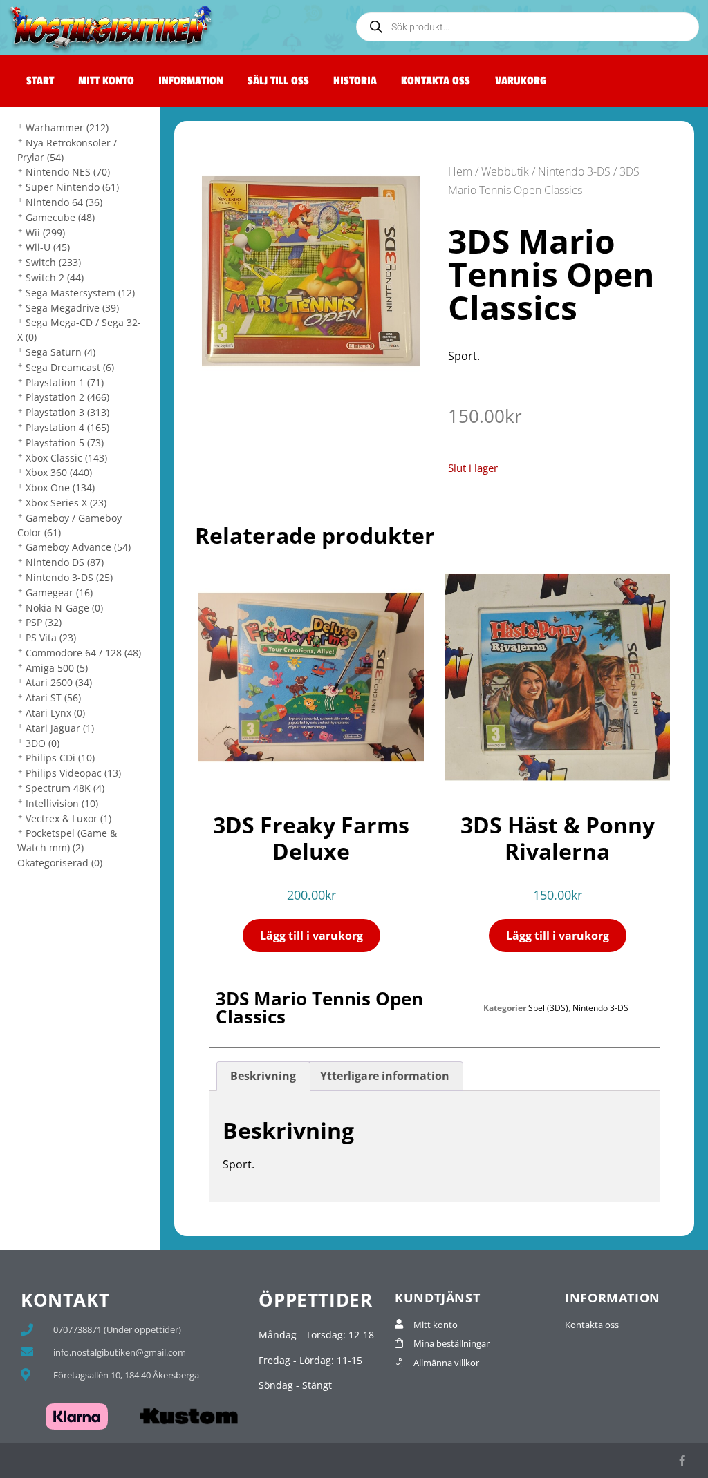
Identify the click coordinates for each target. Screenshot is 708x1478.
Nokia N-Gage (64, 607)
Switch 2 (55, 277)
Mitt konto (106, 81)
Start (40, 81)
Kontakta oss (435, 81)
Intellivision (62, 803)
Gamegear (59, 592)
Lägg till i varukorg (311, 935)
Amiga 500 (57, 667)
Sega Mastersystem (80, 292)
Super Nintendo (72, 186)
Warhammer (67, 127)
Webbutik (505, 171)
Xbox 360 (59, 472)
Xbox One (60, 487)
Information (190, 81)
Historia (355, 81)
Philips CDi (60, 757)
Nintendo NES (68, 171)
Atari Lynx (55, 712)
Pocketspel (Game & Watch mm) (67, 840)
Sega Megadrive (72, 307)
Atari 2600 (59, 682)
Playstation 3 (67, 412)
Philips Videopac (73, 772)
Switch (53, 262)
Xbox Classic (66, 457)
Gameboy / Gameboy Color (69, 525)
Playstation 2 (67, 397)
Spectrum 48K (65, 788)
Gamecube (60, 217)
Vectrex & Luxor (68, 818)
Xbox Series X (66, 502)
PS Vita (51, 637)
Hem (460, 171)
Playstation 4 (67, 427)
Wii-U (48, 247)
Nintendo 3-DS (69, 577)
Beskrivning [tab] (263, 1075)
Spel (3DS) (548, 1008)
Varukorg (520, 81)
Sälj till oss (278, 81)
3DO (42, 743)
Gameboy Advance (78, 546)
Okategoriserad (59, 862)
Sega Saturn (60, 352)
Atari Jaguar (60, 728)
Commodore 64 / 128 (83, 652)
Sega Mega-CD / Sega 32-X (79, 329)
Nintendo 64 (64, 202)
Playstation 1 (65, 382)
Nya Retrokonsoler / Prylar (67, 150)
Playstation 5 (65, 442)
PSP (44, 622)
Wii (45, 232)
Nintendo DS (65, 562)
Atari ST (53, 697)
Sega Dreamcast (70, 367)
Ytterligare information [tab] (384, 1075)
